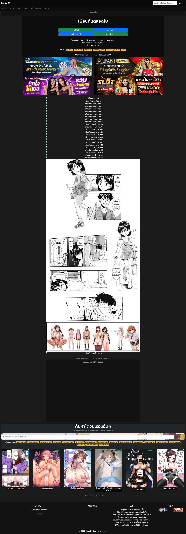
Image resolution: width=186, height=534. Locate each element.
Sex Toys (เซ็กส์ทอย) (125, 442)
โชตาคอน (96, 50)
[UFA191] (128, 66)
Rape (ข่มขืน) (113, 442)
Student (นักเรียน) (46, 442)
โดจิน (123, 50)
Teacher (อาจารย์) (174, 442)
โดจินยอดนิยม (22, 8)
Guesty (104, 531)
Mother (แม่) (57, 442)
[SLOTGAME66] (128, 85)
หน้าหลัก (4, 8)
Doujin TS (5, 3)
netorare (109, 50)
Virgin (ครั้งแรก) (138, 442)
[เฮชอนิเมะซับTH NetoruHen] (178, 510)
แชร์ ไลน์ (76, 30)
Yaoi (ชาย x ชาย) (21, 442)
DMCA (47, 8)
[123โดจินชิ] (162, 510)
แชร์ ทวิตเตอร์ (76, 34)
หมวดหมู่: (63, 49)
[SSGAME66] (57, 85)
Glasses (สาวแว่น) (162, 442)
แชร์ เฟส (110, 30)
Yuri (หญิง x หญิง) (92, 445)
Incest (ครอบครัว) (90, 442)
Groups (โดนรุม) (103, 442)
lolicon (70, 50)
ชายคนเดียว (87, 50)
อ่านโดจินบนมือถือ (35, 8)
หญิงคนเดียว (78, 50)
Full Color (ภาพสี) (68, 442)
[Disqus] (93, 392)
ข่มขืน (102, 50)
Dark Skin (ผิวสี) (149, 442)
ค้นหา (181, 3)
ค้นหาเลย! (180, 436)
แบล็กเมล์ (117, 50)
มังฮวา (12, 8)
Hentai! (39, 514)
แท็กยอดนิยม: (10, 442)
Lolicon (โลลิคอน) (33, 442)
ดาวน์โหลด (110, 34)
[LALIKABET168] (57, 66)
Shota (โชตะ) (79, 442)
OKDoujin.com (142, 525)
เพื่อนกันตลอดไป (93, 21)
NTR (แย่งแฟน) (104, 445)
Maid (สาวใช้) (81, 445)
